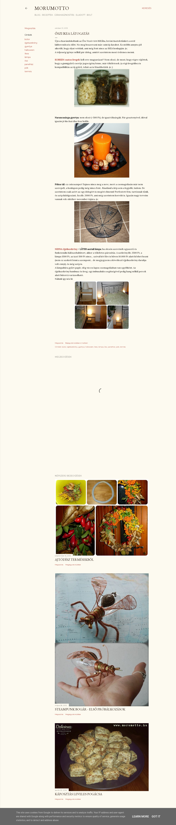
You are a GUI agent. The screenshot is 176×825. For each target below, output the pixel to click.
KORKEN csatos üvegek (67, 59)
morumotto (52, 8)
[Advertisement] (102, 448)
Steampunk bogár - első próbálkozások (90, 709)
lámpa (28, 57)
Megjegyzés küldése (73, 565)
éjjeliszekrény (31, 43)
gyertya (28, 46)
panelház (29, 64)
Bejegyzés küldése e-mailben (76, 343)
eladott (80, 15)
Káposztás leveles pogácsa (78, 794)
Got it (156, 816)
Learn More (140, 816)
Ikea (27, 53)
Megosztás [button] (30, 28)
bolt (89, 15)
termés (28, 71)
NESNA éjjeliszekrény (66, 249)
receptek (47, 15)
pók (26, 68)
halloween (29, 50)
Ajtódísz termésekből (74, 559)
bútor (27, 39)
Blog (37, 15)
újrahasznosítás (64, 15)
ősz (26, 61)
